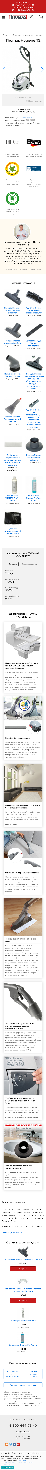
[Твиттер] (10, 1445)
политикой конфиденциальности (13, 1461)
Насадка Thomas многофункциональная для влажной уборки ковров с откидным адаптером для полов (35, 381)
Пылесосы (17, 35)
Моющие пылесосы (34, 35)
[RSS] (6, 1445)
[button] (4, 69)
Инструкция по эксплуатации (12, 1373)
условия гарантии (27, 118)
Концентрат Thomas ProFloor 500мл (33, 498)
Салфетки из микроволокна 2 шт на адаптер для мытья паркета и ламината (12, 460)
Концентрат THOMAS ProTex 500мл (12, 498)
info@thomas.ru (23, 1431)
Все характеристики (29, 564)
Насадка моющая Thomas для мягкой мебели (12, 419)
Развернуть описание (12, 1233)
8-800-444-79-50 (23, 10)
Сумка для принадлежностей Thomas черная (12, 531)
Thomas (6, 35)
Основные (13, 564)
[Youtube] (18, 1445)
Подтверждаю (7, 1467)
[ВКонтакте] (14, 1445)
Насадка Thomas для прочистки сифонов (33, 457)
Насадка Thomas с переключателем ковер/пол (12, 310)
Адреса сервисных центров (23, 1385)
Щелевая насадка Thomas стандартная (34, 343)
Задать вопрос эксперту (33, 1373)
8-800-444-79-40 (23, 4)
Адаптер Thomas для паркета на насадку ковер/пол (33, 310)
